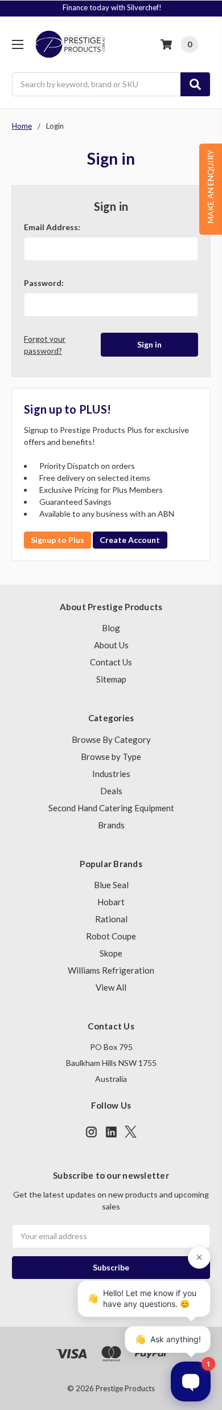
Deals (111, 791)
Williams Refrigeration (111, 970)
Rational (111, 919)
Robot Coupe (111, 936)
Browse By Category (111, 739)
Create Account (130, 540)
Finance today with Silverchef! (112, 7)
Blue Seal (111, 885)
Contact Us (111, 662)
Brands (111, 825)
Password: (44, 283)
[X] (131, 1132)
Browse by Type (111, 756)
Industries (111, 774)
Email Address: (52, 227)
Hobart (111, 902)
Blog (111, 628)
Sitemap (111, 679)
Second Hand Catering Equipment (111, 808)
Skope (111, 953)
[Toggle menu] (17, 44)
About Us (111, 645)
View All (111, 987)
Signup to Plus (57, 540)
